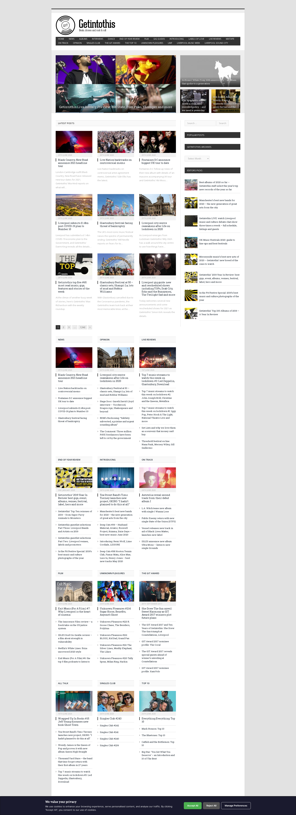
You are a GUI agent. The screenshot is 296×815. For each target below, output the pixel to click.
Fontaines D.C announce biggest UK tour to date (156, 161)
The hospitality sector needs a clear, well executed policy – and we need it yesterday (194, 105)
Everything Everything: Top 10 (158, 720)
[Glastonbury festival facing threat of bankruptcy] (115, 206)
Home (61, 38)
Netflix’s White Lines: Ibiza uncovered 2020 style (72, 650)
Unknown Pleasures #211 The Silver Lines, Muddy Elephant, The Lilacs (116, 648)
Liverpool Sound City (216, 43)
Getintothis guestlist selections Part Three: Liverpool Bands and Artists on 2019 (74, 528)
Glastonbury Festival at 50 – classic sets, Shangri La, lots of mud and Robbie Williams (116, 287)
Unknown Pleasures (152, 43)
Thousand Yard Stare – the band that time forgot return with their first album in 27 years (75, 762)
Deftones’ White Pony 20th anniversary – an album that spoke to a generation (209, 82)
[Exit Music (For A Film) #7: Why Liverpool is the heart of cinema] (74, 593)
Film (146, 38)
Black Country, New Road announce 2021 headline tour (73, 163)
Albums (83, 38)
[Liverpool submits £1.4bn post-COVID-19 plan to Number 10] (74, 206)
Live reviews (215, 38)
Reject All (211, 805)
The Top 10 (130, 43)
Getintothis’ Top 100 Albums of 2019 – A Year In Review (219, 312)
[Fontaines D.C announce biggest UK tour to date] (157, 143)
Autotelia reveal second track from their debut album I (156, 498)
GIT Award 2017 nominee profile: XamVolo (155, 669)
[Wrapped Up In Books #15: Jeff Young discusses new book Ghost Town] (74, 703)
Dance (111, 38)
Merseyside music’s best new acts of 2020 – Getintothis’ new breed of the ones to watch (219, 260)
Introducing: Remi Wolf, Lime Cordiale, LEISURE (116, 543)
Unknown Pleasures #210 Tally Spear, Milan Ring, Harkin (116, 660)
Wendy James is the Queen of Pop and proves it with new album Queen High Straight (74, 748)
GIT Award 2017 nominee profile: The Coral (155, 643)
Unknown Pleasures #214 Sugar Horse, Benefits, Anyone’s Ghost (115, 611)
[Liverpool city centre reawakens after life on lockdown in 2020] (157, 206)
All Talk (63, 683)
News (71, 38)
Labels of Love (196, 38)
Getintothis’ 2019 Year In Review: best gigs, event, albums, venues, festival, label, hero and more (73, 499)
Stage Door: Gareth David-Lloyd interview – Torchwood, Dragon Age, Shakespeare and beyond (117, 406)
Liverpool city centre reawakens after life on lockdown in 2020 (156, 226)
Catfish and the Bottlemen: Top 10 (158, 743)
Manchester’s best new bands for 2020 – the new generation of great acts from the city (116, 515)
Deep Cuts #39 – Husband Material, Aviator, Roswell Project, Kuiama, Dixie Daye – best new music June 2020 (116, 529)
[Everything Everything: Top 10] (157, 703)
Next (170, 82)
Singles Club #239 (109, 745)
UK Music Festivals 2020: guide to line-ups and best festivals (217, 241)
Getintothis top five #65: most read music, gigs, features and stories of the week (74, 287)
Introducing (177, 38)
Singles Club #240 (109, 738)
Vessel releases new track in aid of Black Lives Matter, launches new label (157, 531)
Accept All (192, 805)
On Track (63, 43)
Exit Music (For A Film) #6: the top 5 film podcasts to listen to (74, 660)
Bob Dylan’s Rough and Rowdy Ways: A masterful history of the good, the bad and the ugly (225, 103)
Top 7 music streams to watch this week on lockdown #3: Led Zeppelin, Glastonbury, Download (158, 379)
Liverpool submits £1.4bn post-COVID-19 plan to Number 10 (73, 226)
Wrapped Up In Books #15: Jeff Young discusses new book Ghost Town (74, 721)
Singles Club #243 (110, 718)
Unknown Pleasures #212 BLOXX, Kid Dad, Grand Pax (114, 636)
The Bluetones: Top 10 (153, 735)
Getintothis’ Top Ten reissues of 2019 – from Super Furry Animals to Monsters (75, 515)
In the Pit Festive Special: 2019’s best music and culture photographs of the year (75, 555)
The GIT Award (112, 43)
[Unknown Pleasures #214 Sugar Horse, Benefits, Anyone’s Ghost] (115, 593)
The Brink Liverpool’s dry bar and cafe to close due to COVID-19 (106, 107)
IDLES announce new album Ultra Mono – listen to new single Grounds (157, 545)
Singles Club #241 (109, 732)
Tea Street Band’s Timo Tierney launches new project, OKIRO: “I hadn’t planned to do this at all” (115, 499)
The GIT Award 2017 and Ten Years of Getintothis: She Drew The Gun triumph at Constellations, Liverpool (158, 629)
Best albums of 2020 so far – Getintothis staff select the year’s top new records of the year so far (218, 186)
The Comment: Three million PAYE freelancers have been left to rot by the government (115, 435)
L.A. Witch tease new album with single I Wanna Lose (156, 510)
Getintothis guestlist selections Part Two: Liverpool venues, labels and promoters (74, 541)
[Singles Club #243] (115, 703)
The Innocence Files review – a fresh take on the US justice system (75, 625)
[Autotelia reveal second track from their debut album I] (157, 479)
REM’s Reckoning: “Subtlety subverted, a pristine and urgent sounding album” (117, 421)
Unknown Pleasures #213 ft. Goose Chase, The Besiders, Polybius (115, 625)
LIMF (170, 43)
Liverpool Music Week (188, 43)
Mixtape (230, 38)
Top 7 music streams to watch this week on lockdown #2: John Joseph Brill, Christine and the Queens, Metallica (158, 396)
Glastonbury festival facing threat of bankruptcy (116, 224)
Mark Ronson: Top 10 (153, 728)
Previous (62, 82)
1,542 (82, 327)
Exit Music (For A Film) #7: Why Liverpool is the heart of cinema (74, 611)
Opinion (77, 43)
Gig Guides (159, 38)
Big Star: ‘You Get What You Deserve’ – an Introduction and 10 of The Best (158, 755)
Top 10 (145, 683)
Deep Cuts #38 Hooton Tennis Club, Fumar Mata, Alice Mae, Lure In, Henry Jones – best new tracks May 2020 (116, 556)
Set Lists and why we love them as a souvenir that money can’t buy (159, 431)
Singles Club (93, 43)
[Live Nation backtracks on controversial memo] (115, 143)
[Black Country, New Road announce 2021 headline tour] (74, 143)
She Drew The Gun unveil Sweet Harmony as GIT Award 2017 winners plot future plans (157, 613)
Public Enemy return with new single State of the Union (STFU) (159, 520)
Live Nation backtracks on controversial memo (116, 161)
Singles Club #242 (109, 725)
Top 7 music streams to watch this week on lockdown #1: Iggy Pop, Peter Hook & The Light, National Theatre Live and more (159, 414)
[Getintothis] (88, 24)
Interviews (97, 38)
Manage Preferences (236, 805)
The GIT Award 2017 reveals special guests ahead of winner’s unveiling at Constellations (157, 656)
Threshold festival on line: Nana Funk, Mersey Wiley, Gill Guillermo (158, 444)
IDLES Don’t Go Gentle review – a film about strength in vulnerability (75, 638)
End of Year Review (130, 38)
